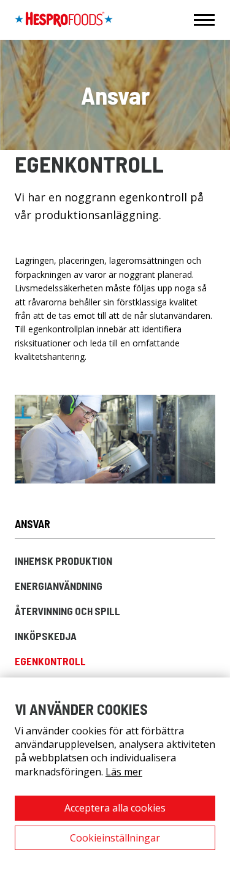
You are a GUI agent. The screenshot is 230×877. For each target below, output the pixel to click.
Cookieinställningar (115, 838)
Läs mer (123, 771)
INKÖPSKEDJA (46, 636)
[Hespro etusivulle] (64, 20)
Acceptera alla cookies (115, 808)
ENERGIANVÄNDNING (58, 586)
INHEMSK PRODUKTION (63, 560)
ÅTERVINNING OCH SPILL (67, 611)
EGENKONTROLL (50, 661)
